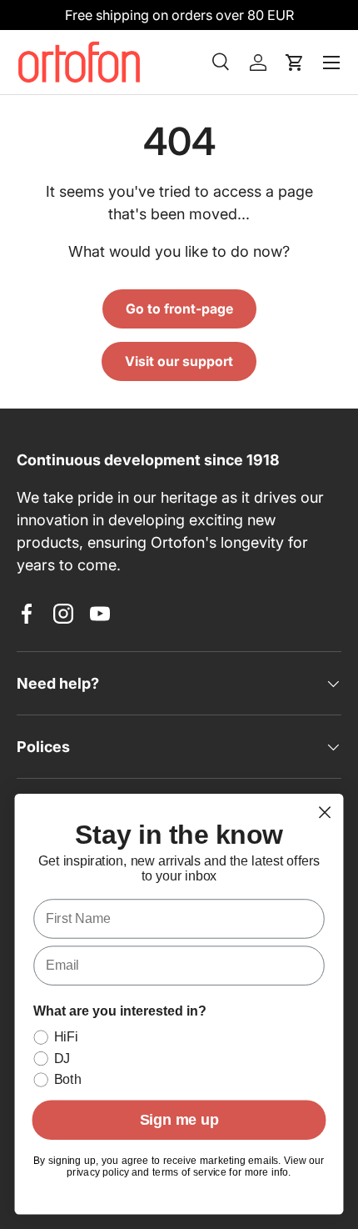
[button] (294, 62)
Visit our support (179, 361)
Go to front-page (179, 309)
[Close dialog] (325, 812)
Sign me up (179, 1120)
